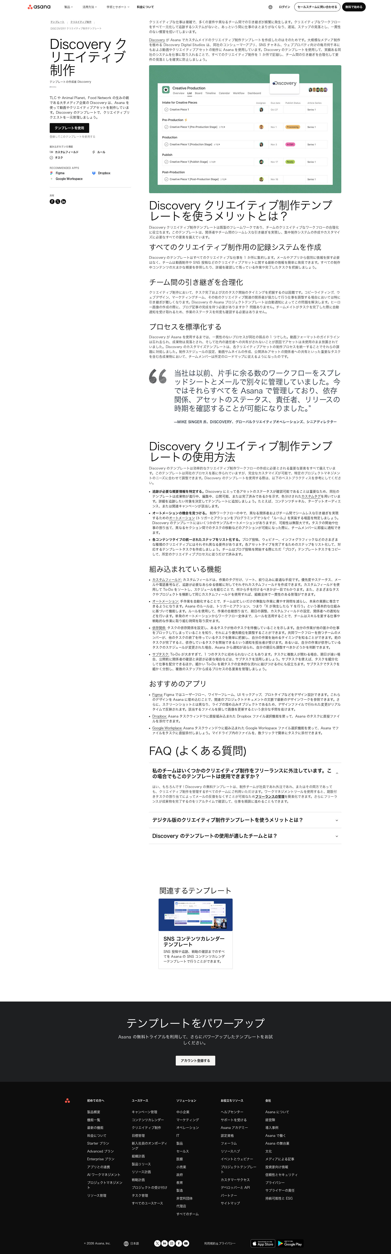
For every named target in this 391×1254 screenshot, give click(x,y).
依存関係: (159, 627)
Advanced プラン (100, 1151)
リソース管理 (96, 1195)
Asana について (277, 1112)
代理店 (181, 1206)
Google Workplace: (167, 728)
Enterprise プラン (100, 1159)
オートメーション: (165, 601)
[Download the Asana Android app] (290, 1243)
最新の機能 (95, 1127)
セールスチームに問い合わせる (317, 7)
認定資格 (227, 1135)
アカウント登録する (195, 1060)
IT (177, 1135)
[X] (157, 1243)
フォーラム (229, 1143)
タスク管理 (140, 1195)
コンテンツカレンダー (148, 1120)
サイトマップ (230, 1203)
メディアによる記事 (279, 1159)
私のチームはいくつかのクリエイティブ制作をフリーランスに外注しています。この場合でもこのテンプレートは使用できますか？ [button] (242, 773)
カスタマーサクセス (235, 1179)
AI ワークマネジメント (104, 1174)
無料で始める (353, 7)
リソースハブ (230, 1151)
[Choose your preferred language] (270, 6)
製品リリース (141, 1164)
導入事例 (271, 1127)
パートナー (229, 1195)
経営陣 (270, 1120)
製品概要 (93, 1112)
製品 (67, 7)
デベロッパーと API (235, 1187)
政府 (179, 1174)
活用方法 (88, 7)
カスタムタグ (311, 496)
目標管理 (138, 1135)
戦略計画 (138, 1179)
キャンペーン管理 (144, 1112)
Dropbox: (159, 716)
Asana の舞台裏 (277, 1143)
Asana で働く (275, 1135)
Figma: (157, 694)
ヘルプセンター (232, 1112)
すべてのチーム (187, 1214)
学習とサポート (117, 7)
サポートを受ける (234, 1120)
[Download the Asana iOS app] (263, 1243)
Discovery (157, 40)
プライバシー (275, 1182)
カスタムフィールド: (167, 579)
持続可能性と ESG (279, 1198)
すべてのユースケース (147, 1203)
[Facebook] (179, 1243)
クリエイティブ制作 (146, 1127)
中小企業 (182, 1112)
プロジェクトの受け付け (149, 1187)
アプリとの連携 (98, 1167)
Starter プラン (98, 1143)
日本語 (134, 1243)
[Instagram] (171, 1243)
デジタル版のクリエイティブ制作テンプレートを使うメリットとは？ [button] (227, 820)
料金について (145, 7)
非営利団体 (184, 1198)
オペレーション (187, 1127)
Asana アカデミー (234, 1127)
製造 (179, 1190)
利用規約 (210, 1243)
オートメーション (182, 518)
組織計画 (138, 1156)
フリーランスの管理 (269, 796)
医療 (179, 1159)
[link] (57, 23)
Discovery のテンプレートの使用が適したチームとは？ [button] (215, 835)
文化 (268, 1151)
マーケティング (187, 1120)
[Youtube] (186, 1243)
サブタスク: (160, 654)
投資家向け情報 (276, 1167)
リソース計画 (141, 1172)
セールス (182, 1151)
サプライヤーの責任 (280, 1190)
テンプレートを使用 (69, 128)
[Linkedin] (164, 1243)
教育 (179, 1182)
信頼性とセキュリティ (281, 1174)
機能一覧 (93, 1120)
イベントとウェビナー (237, 1159)
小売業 (181, 1167)
